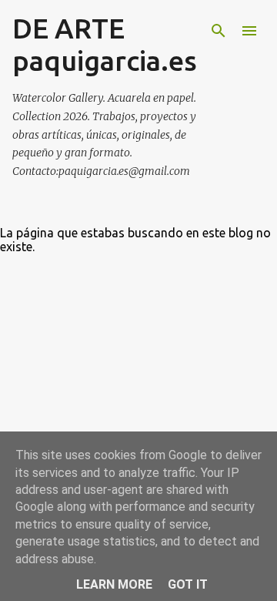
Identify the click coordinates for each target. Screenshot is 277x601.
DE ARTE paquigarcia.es (104, 44)
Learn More (114, 584)
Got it (188, 584)
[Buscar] (218, 30)
